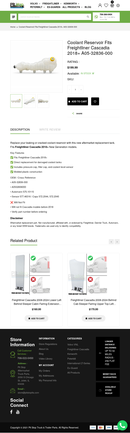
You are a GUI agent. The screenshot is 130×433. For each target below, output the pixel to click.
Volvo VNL (72, 344)
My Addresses (46, 375)
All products (71, 7)
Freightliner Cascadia (78, 349)
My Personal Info (47, 380)
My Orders (44, 370)
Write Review (50, 129)
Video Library (45, 358)
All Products (73, 372)
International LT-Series (78, 363)
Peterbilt (36, 7)
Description (20, 129)
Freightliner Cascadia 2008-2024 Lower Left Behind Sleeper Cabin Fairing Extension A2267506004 (36, 303)
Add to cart (79, 101)
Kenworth (70, 3)
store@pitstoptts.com (28, 392)
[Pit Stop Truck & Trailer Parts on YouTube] (18, 412)
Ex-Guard (72, 368)
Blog (88, 7)
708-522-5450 (25, 358)
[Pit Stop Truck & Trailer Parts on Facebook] (11, 412)
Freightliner (51, 3)
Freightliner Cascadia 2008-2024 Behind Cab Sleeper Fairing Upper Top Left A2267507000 (93, 303)
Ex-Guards (53, 7)
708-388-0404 (106, 14)
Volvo (34, 3)
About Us (44, 348)
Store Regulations (48, 344)
